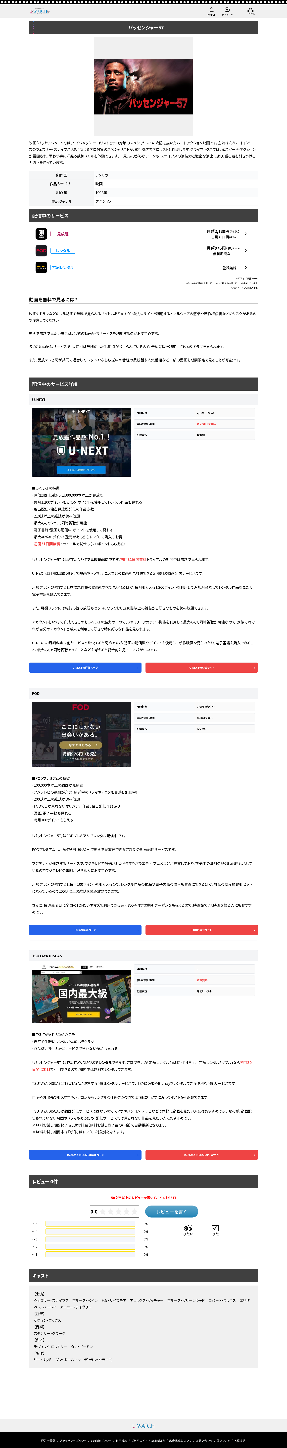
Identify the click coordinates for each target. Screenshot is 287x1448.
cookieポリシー (101, 1441)
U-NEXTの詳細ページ (85, 668)
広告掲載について (180, 1441)
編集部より (158, 1441)
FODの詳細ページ (85, 930)
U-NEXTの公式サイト (201, 668)
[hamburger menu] (251, 11)
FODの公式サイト (201, 930)
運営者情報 (48, 1441)
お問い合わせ (204, 1441)
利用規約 (121, 1441)
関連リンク (223, 1441)
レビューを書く (172, 1211)
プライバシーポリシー (73, 1441)
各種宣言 (240, 1441)
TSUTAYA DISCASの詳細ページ (85, 1155)
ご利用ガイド (139, 1441)
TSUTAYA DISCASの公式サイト (201, 1155)
